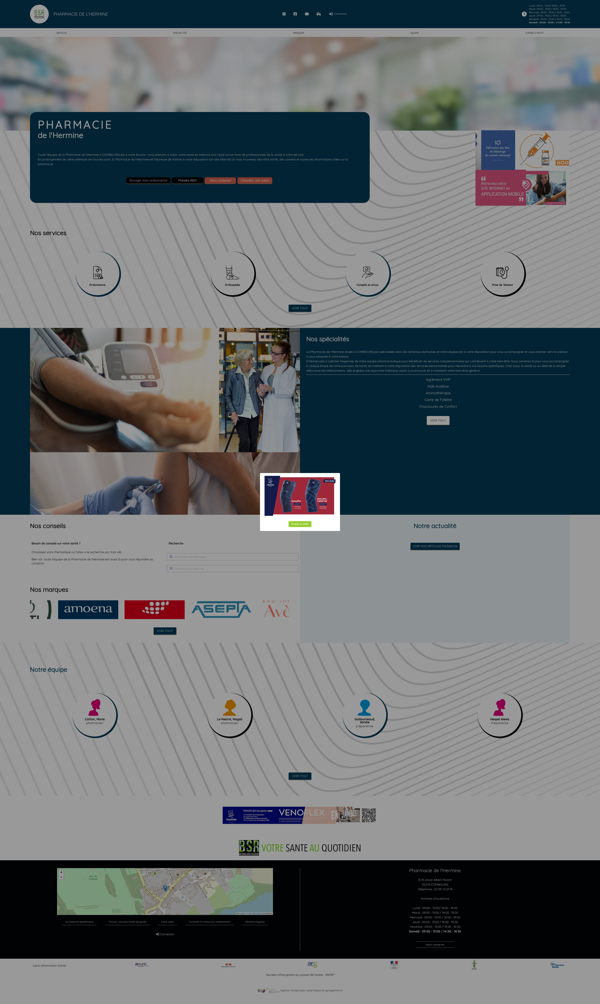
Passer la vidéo (300, 524)
